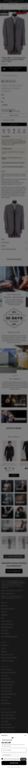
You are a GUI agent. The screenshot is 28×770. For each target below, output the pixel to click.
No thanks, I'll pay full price (14, 767)
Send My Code (14, 763)
